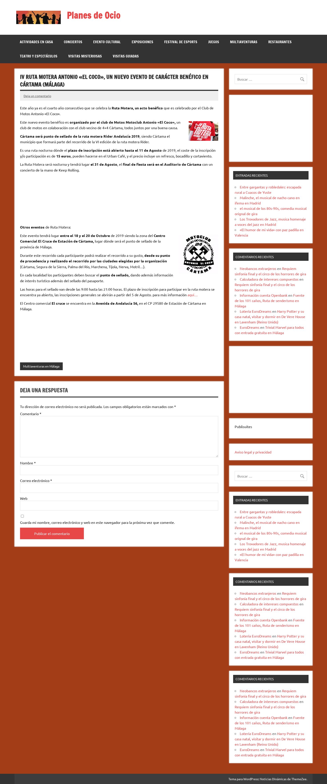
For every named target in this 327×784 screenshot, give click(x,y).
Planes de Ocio (94, 15)
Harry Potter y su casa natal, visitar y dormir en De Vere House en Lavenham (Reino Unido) (270, 316)
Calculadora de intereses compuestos (269, 279)
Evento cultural (107, 41)
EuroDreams (249, 327)
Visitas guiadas (126, 56)
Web (23, 498)
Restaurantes (280, 41)
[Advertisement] (271, 128)
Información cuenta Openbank (263, 295)
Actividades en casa (36, 41)
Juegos (213, 41)
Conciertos (73, 41)
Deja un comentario (37, 96)
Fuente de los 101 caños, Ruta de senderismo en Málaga (270, 300)
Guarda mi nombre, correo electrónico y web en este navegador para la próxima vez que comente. (97, 522)
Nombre (28, 463)
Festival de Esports (180, 41)
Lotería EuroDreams (255, 311)
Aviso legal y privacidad (253, 452)
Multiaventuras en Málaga (41, 366)
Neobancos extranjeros (258, 268)
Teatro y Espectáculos (38, 56)
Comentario (30, 413)
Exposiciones (142, 41)
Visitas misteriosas (85, 56)
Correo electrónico (36, 480)
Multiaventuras (243, 41)
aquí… (192, 294)
